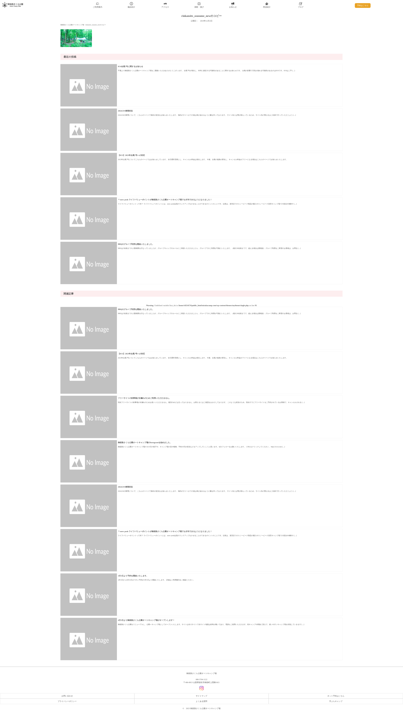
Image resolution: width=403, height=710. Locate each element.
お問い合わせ (67, 696)
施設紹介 (131, 7)
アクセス (165, 7)
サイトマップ (201, 696)
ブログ (301, 7)
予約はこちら (362, 5)
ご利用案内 (97, 7)
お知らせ (233, 7)
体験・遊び (199, 7)
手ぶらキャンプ (335, 701)
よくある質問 (201, 701)
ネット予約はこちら (335, 696)
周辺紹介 (267, 7)
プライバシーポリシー (67, 701)
